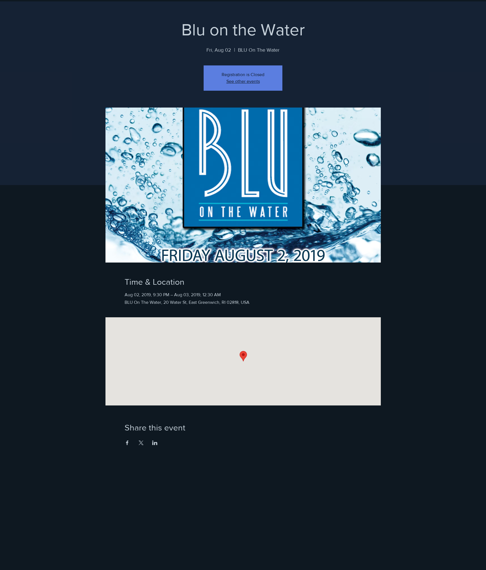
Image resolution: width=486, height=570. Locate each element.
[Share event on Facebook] (127, 443)
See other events (243, 81)
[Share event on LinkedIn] (155, 443)
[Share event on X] (141, 443)
